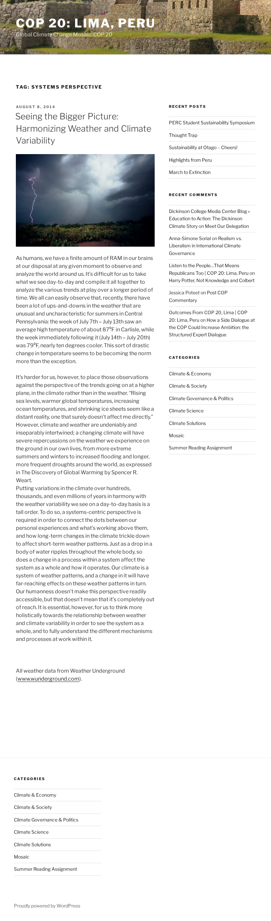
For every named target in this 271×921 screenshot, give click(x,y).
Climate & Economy (190, 373)
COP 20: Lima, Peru (86, 23)
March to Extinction (190, 172)
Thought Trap (183, 135)
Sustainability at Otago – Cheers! (203, 147)
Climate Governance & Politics (201, 398)
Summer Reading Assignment (200, 447)
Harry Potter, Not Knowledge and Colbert (211, 280)
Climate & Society (188, 386)
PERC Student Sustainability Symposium (212, 122)
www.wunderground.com (48, 679)
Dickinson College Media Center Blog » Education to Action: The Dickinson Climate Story (209, 218)
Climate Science (186, 410)
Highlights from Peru (190, 160)
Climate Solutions (187, 423)
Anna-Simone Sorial (190, 238)
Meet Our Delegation (227, 226)
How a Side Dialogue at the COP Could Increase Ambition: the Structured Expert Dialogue (212, 327)
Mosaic (176, 435)
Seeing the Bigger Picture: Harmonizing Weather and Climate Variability (83, 128)
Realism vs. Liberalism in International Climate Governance (205, 245)
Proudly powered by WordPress (47, 905)
